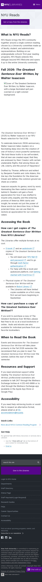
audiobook (28, 248)
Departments (6, 484)
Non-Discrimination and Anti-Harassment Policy (19, 562)
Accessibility (6, 520)
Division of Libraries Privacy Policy (13, 571)
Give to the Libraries (21, 471)
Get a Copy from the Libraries (15, 22)
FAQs (3, 507)
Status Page (6, 493)
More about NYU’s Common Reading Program (19, 425)
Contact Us (5, 516)
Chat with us (36, 569)
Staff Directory (7, 488)
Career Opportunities (9, 511)
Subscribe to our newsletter (11, 533)
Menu (38, 4)
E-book (10, 248)
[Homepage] (11, 4)
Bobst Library (24, 286)
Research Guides (8, 502)
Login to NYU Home (8, 479)
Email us (8, 446)
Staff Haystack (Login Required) (13, 497)
